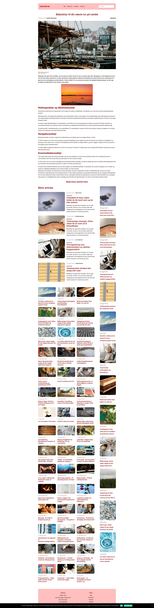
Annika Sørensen (52, 18)
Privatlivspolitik (128, 605)
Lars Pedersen (79, 239)
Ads (64, 6)
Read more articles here (77, 182)
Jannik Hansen (79, 263)
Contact (82, 6)
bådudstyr (113, 18)
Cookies (76, 6)
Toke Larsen (78, 192)
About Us (69, 6)
